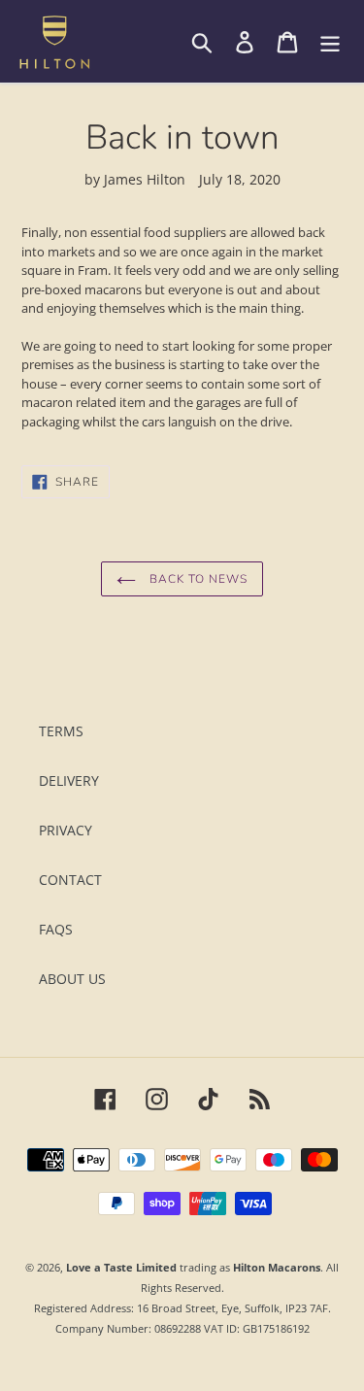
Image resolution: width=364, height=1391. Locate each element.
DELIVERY (69, 780)
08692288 (177, 1328)
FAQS (56, 929)
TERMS (61, 731)
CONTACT (70, 879)
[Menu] (330, 41)
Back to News (196, 579)
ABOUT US (72, 978)
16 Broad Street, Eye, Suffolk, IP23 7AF (232, 1308)
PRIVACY (65, 830)
